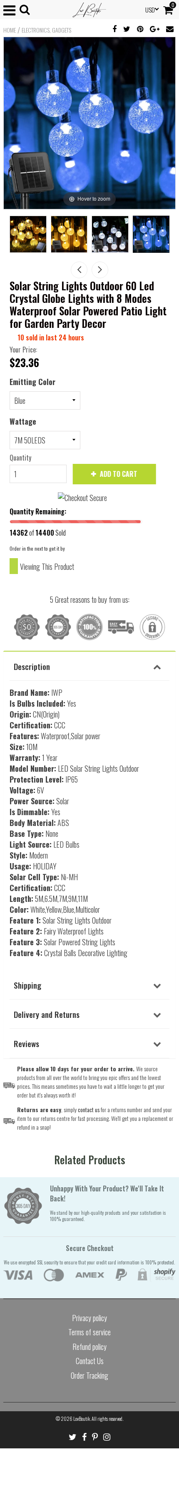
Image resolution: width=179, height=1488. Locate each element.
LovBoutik (81, 1418)
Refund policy (89, 1346)
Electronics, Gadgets (46, 30)
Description (32, 666)
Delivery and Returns (47, 1014)
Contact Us (90, 1360)
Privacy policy (89, 1317)
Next (100, 270)
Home (9, 30)
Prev (79, 270)
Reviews (26, 1043)
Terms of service (89, 1332)
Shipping (27, 985)
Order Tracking (89, 1375)
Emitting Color (32, 381)
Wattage (23, 421)
